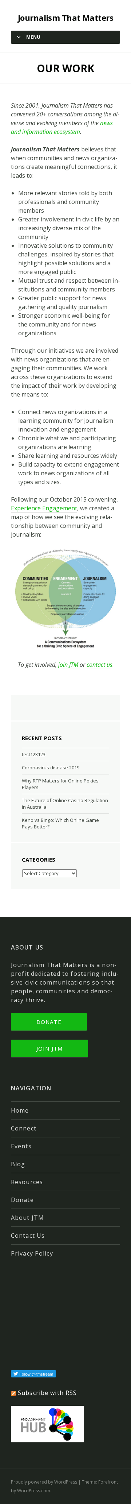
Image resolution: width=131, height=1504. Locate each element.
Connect (23, 1128)
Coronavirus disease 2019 (50, 767)
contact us (99, 665)
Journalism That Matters (65, 17)
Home (20, 1110)
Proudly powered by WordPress (44, 1482)
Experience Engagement (44, 508)
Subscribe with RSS (47, 1393)
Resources (27, 1182)
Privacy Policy (32, 1253)
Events (21, 1146)
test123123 (33, 754)
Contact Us (28, 1236)
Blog (18, 1164)
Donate (48, 1021)
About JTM (27, 1218)
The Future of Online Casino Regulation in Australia (65, 803)
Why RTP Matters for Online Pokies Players (60, 783)
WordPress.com (33, 1491)
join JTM (68, 665)
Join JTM (49, 1048)
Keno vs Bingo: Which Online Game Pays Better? (60, 823)
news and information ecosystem (62, 127)
